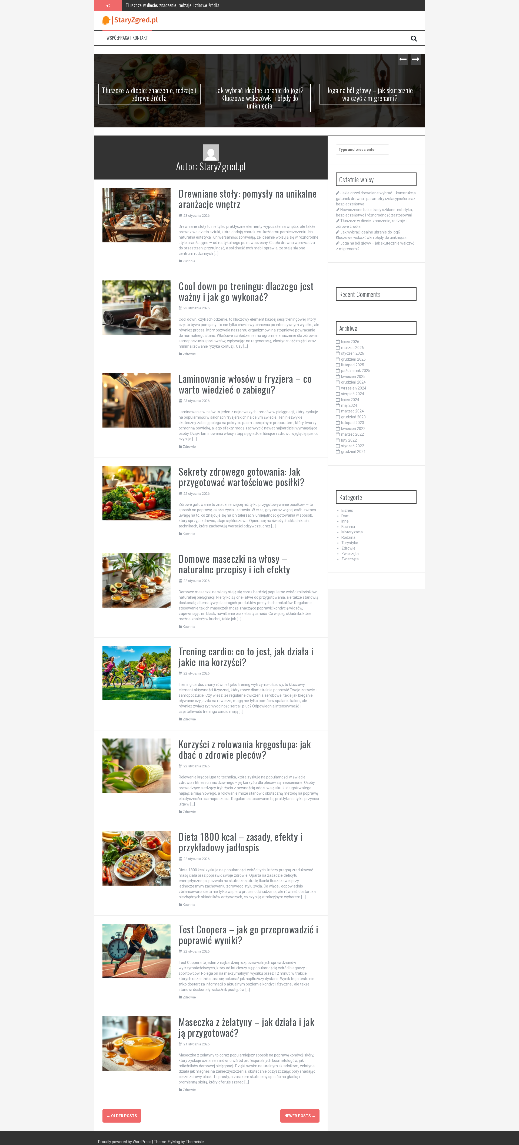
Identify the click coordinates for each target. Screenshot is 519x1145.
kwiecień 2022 (353, 428)
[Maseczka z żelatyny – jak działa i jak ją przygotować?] (136, 1043)
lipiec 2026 (350, 342)
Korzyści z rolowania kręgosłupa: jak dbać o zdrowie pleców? (245, 749)
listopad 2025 (352, 365)
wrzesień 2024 (353, 388)
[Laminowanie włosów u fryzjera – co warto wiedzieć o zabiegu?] (136, 400)
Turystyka (349, 543)
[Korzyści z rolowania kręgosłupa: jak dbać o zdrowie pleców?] (136, 765)
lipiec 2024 (350, 400)
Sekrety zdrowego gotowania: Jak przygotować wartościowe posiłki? (241, 476)
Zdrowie (189, 354)
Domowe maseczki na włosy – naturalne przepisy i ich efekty (234, 563)
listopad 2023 (352, 423)
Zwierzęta (350, 553)
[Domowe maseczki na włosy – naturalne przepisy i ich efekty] (136, 580)
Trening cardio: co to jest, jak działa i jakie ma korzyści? (246, 656)
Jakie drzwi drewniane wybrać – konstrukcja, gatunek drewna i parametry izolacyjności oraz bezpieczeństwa (376, 198)
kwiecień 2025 (353, 376)
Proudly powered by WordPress (125, 1142)
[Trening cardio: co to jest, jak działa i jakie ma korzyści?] (136, 672)
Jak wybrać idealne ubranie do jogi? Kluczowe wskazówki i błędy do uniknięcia (194, 5)
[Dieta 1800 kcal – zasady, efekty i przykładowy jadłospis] (136, 858)
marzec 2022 (352, 434)
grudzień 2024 (353, 382)
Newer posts (299, 1116)
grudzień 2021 (353, 451)
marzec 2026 (352, 347)
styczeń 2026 (352, 353)
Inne (345, 521)
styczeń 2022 (352, 446)
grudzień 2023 (353, 417)
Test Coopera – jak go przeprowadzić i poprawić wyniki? (248, 934)
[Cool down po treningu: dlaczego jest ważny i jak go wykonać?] (136, 307)
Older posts (122, 1116)
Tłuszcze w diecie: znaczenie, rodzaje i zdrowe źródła (149, 94)
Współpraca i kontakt (127, 38)
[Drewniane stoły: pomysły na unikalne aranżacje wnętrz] (136, 214)
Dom (345, 516)
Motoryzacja (352, 532)
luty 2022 (349, 440)
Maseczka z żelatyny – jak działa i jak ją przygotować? (246, 1026)
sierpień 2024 (352, 394)
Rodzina (348, 537)
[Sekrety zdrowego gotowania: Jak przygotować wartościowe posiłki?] (136, 492)
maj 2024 (349, 405)
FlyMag (174, 1142)
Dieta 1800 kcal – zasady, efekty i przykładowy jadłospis (240, 841)
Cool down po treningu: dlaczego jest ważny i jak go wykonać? (246, 291)
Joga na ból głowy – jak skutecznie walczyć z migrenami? (370, 94)
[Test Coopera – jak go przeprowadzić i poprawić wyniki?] (136, 950)
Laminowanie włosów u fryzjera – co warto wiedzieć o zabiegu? (245, 383)
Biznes (347, 510)
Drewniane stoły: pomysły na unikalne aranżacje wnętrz (248, 198)
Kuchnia (189, 261)
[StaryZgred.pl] (130, 20)
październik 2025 (355, 370)
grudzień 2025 (353, 359)
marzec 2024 (352, 411)
